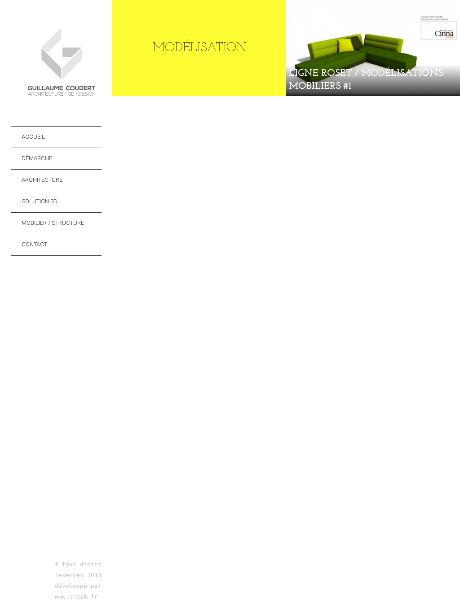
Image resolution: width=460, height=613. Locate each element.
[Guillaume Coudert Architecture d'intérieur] (62, 97)
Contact (34, 244)
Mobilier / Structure (53, 222)
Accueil (33, 136)
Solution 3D (40, 201)
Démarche (37, 158)
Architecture (42, 179)
